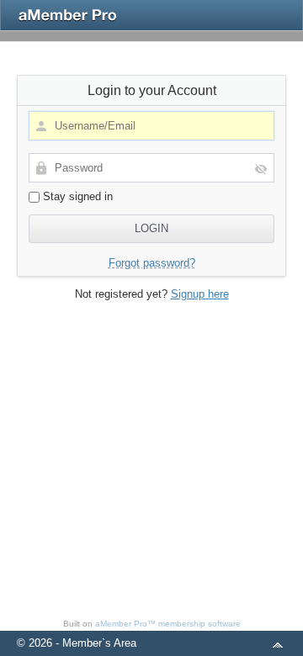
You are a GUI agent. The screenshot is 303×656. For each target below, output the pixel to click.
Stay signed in (76, 196)
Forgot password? (152, 263)
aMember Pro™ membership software (168, 623)
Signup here (200, 294)
